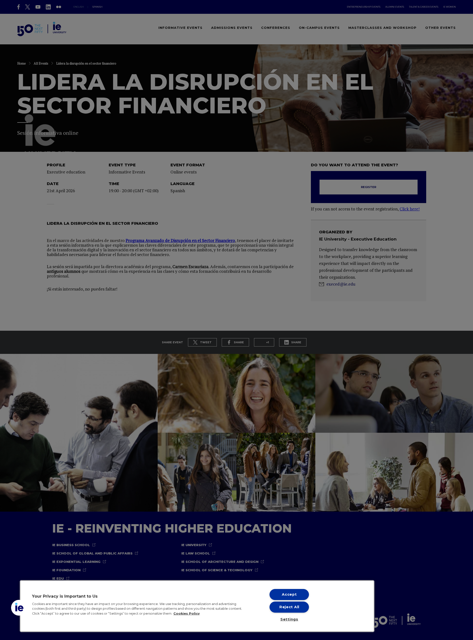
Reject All (289, 607)
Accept (289, 594)
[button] (19, 608)
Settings (289, 619)
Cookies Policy (186, 613)
